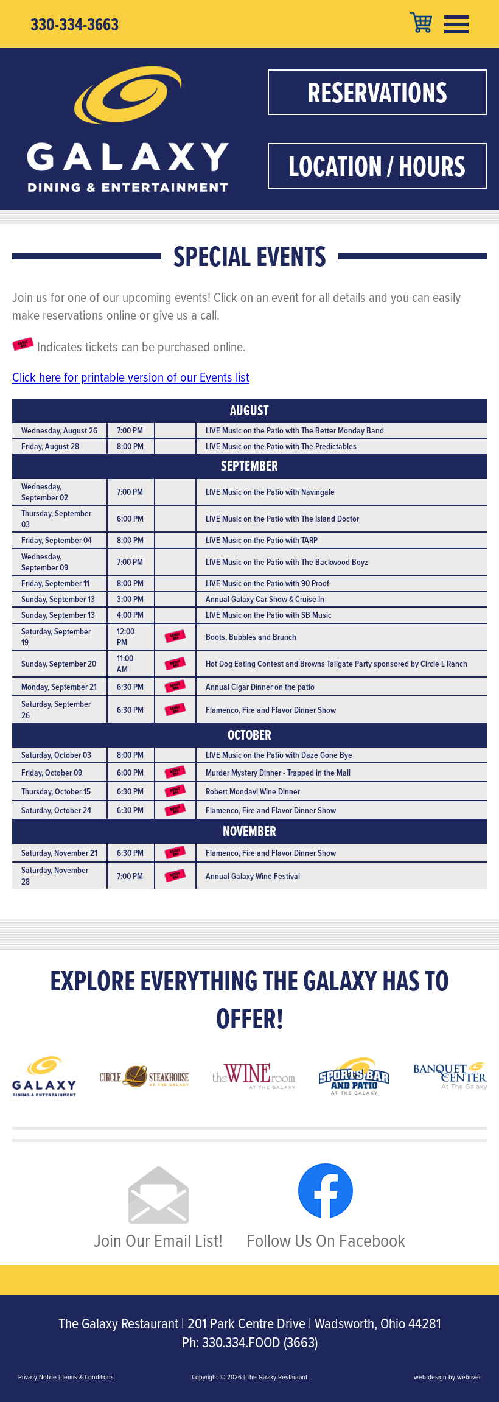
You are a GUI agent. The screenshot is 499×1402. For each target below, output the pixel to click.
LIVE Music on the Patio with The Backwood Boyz (287, 562)
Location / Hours (377, 166)
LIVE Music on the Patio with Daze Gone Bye (279, 755)
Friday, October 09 (51, 772)
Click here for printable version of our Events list (131, 376)
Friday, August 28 (50, 446)
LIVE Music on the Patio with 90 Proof (267, 583)
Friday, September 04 (56, 540)
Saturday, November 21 (59, 853)
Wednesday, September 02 (44, 491)
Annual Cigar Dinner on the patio (260, 687)
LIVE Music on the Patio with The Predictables (281, 446)
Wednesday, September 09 (44, 561)
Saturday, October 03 (56, 755)
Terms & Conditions (87, 1377)
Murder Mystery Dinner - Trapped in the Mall (278, 772)
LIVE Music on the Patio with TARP (262, 540)
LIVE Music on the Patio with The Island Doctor (282, 519)
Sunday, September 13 (58, 599)
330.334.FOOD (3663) (260, 1341)
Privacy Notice (37, 1377)
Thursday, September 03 (56, 518)
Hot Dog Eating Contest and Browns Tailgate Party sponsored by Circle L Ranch (336, 663)
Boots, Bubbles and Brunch (251, 637)
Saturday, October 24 (56, 810)
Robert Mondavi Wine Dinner (253, 791)
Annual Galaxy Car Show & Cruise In (265, 599)
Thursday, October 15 (56, 791)
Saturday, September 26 (56, 709)
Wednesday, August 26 (59, 430)
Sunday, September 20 (58, 663)
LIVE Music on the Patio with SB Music (269, 615)
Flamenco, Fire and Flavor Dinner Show (271, 710)
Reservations (377, 92)
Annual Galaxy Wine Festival (253, 876)
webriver (469, 1377)
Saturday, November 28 (54, 875)
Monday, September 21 (59, 687)
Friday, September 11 (55, 583)
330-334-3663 (74, 24)
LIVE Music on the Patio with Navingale (270, 492)
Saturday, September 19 (56, 636)
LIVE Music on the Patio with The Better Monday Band (295, 430)
